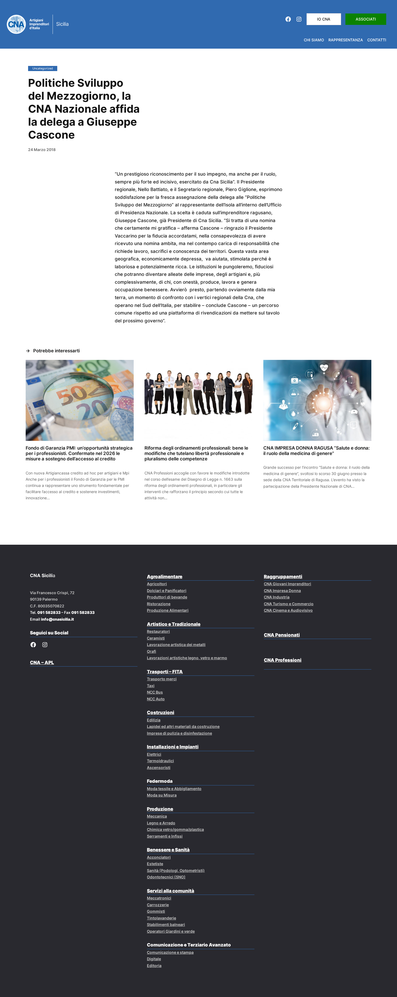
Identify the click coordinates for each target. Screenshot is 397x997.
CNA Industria (277, 597)
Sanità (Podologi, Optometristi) (176, 870)
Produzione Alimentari (168, 610)
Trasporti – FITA (165, 671)
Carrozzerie (158, 904)
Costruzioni (160, 712)
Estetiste (155, 863)
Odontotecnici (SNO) (166, 877)
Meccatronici (159, 898)
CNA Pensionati (282, 635)
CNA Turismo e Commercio (289, 603)
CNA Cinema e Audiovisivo (288, 610)
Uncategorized (42, 68)
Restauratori (158, 631)
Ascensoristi (158, 767)
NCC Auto (156, 699)
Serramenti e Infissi (165, 836)
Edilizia (153, 720)
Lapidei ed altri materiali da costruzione (183, 726)
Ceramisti (156, 638)
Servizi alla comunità (170, 891)
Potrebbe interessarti (56, 350)
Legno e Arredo (161, 823)
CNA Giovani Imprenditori (287, 583)
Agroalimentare (164, 576)
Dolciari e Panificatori (166, 590)
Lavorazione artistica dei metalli (176, 644)
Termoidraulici (160, 760)
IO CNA (323, 19)
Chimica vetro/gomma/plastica (175, 829)
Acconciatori (159, 857)
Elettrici (154, 754)
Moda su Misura (162, 795)
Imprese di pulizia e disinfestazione (179, 733)
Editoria (154, 965)
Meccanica (157, 816)
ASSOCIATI (366, 19)
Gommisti (156, 911)
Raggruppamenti (283, 576)
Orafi (151, 651)
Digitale (154, 958)
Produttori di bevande (167, 597)
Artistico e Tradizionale (173, 624)
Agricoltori (157, 583)
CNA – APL (42, 662)
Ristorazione (158, 603)
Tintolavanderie (161, 918)
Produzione (160, 809)
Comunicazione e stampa (170, 952)
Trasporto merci (162, 679)
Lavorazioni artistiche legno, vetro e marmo (187, 657)
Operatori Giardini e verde (171, 931)
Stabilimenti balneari (166, 924)
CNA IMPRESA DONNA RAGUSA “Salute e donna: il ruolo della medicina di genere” (316, 450)
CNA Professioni (282, 660)
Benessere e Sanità (168, 849)
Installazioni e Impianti (172, 747)
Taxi (150, 685)
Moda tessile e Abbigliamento (174, 788)
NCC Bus (155, 692)
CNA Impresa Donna (282, 590)
